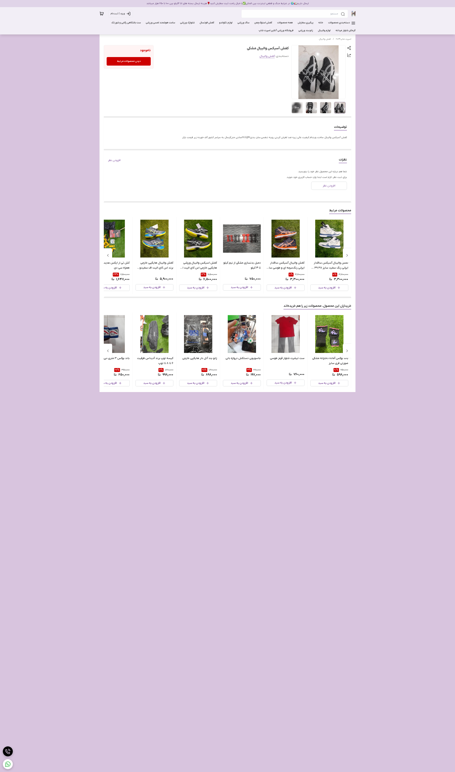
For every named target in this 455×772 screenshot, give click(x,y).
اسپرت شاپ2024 (343, 39)
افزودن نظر (114, 160)
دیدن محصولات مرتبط (129, 61)
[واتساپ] (8, 764)
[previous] (347, 255)
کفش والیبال (325, 39)
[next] (108, 255)
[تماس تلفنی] (8, 751)
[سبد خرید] (102, 14)
